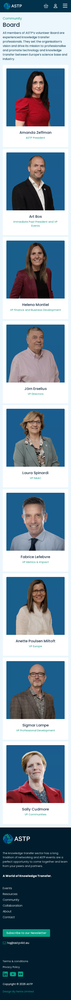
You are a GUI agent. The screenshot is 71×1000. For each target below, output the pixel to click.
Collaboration (12, 906)
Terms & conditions (15, 961)
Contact (9, 917)
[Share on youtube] (13, 974)
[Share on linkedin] (5, 974)
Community (11, 900)
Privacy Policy (11, 967)
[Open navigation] (65, 6)
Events (7, 888)
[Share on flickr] (20, 974)
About (7, 911)
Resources (10, 894)
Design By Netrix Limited (18, 991)
